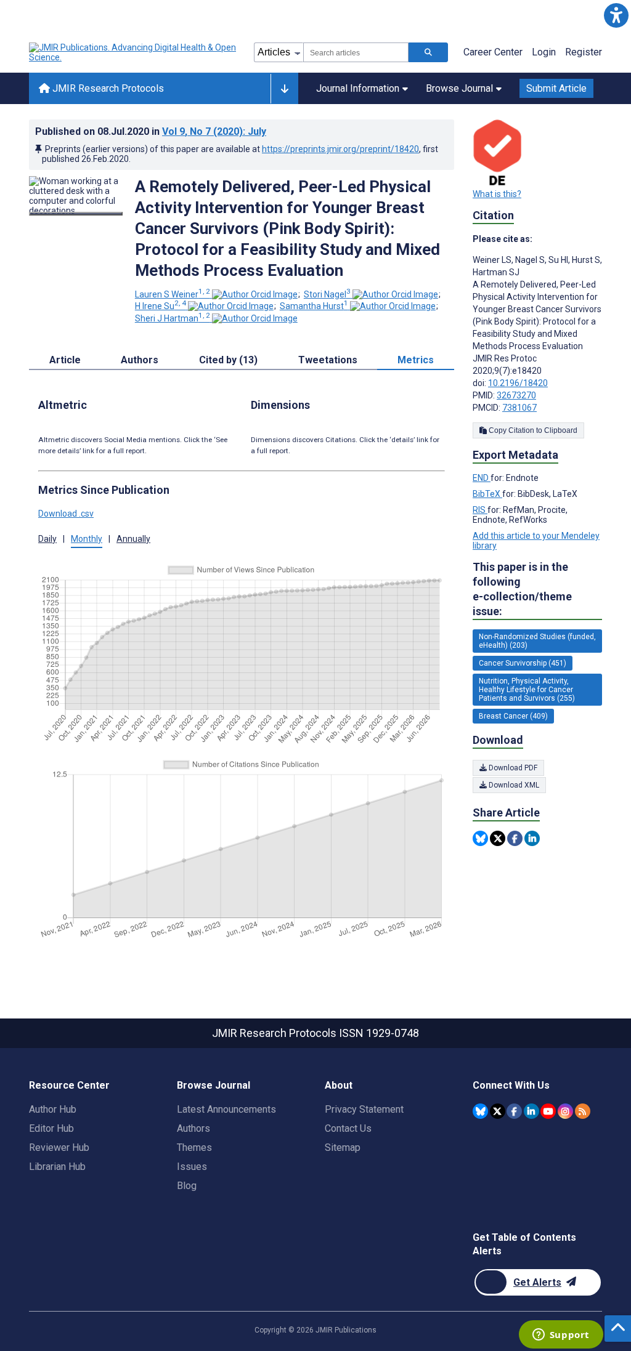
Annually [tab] (133, 539)
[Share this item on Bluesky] (480, 838)
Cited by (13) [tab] (228, 360)
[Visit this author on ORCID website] (255, 294)
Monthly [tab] (86, 539)
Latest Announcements (226, 1109)
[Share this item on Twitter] (497, 838)
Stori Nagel (327, 294)
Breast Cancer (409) (513, 716)
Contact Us (348, 1128)
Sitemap (342, 1147)
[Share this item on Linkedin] (532, 838)
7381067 (519, 408)
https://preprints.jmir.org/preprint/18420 (340, 149)
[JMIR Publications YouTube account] (548, 1111)
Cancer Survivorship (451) (522, 663)
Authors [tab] (139, 360)
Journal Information (357, 88)
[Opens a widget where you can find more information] (560, 1335)
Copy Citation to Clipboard (532, 430)
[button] (616, 15)
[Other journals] (284, 88)
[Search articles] (428, 52)
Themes (194, 1147)
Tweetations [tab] (327, 360)
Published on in (150, 131)
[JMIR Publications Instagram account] (565, 1111)
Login (544, 52)
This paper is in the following (522, 589)
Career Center (493, 52)
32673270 (516, 395)
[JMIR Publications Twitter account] (497, 1111)
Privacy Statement (364, 1109)
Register (583, 52)
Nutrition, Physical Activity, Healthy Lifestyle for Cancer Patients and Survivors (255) (527, 690)
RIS (480, 510)
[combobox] (356, 52)
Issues (192, 1166)
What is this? (497, 194)
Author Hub (52, 1109)
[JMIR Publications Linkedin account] (531, 1111)
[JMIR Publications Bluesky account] (480, 1111)
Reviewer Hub (59, 1147)
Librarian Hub (57, 1166)
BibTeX (487, 494)
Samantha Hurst (314, 306)
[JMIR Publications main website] (133, 52)
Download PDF (512, 768)
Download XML (513, 785)
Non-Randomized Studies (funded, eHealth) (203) (537, 641)
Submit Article (556, 88)
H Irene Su (160, 306)
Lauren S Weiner (172, 294)
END (482, 478)
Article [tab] (65, 360)
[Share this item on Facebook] (515, 838)
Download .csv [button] (66, 513)
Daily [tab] (47, 539)
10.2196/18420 (518, 383)
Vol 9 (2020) (214, 131)
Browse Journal (459, 88)
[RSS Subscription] (582, 1111)
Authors (193, 1128)
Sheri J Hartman (172, 318)
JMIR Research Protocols (107, 88)
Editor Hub (51, 1128)
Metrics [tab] (415, 360)
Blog (187, 1186)
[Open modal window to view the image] (76, 214)
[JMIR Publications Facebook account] (514, 1111)
